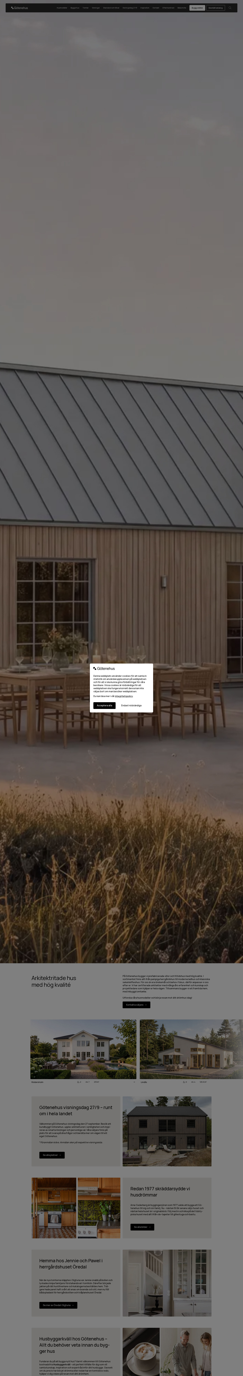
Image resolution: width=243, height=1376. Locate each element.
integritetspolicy (124, 696)
